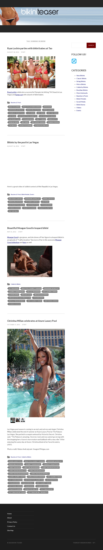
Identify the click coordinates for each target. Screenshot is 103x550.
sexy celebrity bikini (35, 301)
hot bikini (41, 113)
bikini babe (47, 106)
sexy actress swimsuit (17, 301)
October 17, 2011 (13, 324)
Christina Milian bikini (31, 467)
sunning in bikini (53, 122)
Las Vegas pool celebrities (28, 116)
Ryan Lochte (11, 92)
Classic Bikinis (81, 78)
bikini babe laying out (16, 110)
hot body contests (32, 201)
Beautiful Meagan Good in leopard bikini (27, 228)
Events (32, 194)
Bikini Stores (80, 105)
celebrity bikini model (16, 291)
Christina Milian (14, 467)
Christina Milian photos (17, 470)
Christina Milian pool (36, 470)
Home (9, 514)
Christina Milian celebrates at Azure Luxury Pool (32, 320)
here (24, 242)
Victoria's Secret (47, 489)
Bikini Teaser (17, 543)
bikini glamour (48, 110)
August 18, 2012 (13, 52)
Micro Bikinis (81, 84)
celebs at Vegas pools (16, 113)
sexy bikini (25, 122)
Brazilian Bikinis (82, 90)
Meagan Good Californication (19, 298)
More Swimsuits (82, 93)
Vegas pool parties (41, 125)
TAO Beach (12, 125)
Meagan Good (12, 237)
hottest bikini (53, 113)
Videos (78, 107)
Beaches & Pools (16, 102)
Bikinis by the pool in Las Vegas (23, 142)
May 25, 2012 (11, 232)
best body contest (15, 198)
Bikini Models (25, 194)
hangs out (19, 95)
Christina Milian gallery (50, 467)
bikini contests (48, 198)
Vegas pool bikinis (25, 125)
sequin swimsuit (28, 483)
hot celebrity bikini (50, 291)
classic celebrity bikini (17, 476)
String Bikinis (81, 81)
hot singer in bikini (15, 480)
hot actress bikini (33, 291)
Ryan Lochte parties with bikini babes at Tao (29, 48)
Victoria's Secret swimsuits (38, 492)
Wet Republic (13, 211)
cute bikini (31, 113)
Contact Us (11, 526)
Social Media (80, 102)
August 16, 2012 (13, 146)
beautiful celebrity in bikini (31, 288)
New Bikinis (80, 75)
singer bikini (29, 486)
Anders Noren (85, 543)
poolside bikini (28, 119)
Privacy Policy (12, 522)
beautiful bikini (14, 106)
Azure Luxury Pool (15, 461)
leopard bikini (14, 294)
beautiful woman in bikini (32, 106)
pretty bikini (40, 119)
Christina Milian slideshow (18, 473)
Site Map (10, 530)
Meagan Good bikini (41, 294)
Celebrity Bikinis (16, 284)
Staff (23, 52)
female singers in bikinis (36, 476)
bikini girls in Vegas (33, 110)
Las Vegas (12, 116)
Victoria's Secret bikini (17, 492)
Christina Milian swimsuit (40, 473)
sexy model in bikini (38, 122)
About (9, 518)
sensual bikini (13, 122)
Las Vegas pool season (47, 116)
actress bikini (14, 288)
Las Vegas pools (14, 119)
